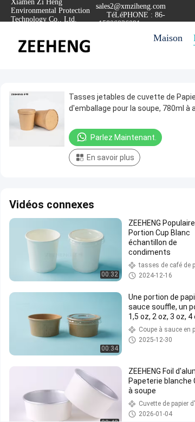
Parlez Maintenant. (123, 137)
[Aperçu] (54, 45)
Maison (168, 37)
